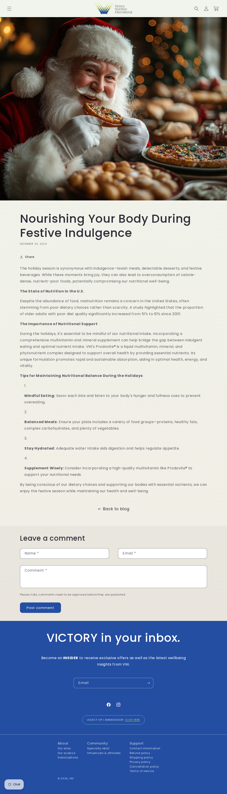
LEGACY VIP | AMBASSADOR (113, 720)
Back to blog (116, 509)
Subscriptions (68, 757)
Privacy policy (140, 762)
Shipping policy (141, 757)
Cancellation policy (144, 766)
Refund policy (140, 753)
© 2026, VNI (66, 778)
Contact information (145, 748)
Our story (64, 748)
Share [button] (30, 257)
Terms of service (142, 771)
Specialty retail (98, 748)
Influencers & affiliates (104, 753)
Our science (66, 753)
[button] (9, 9)
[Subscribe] (148, 683)
